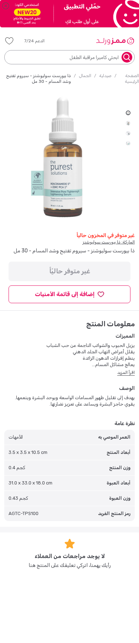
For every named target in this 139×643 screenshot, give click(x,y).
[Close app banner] (5, 5)
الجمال (85, 75)
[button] (39, 41)
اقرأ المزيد (126, 372)
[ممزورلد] (115, 41)
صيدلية (105, 75)
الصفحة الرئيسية (132, 78)
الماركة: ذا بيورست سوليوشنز (109, 242)
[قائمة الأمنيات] (9, 41)
